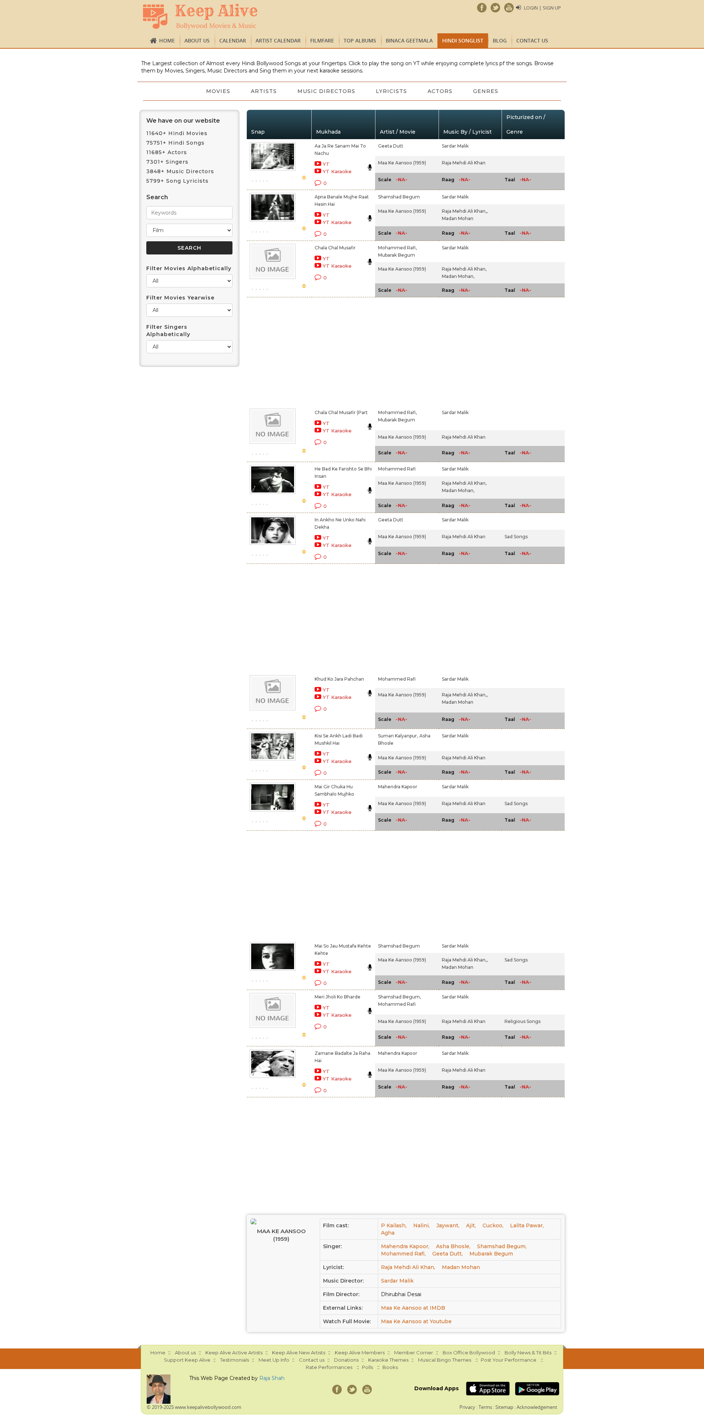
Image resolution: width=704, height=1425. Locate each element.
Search (157, 197)
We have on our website (183, 120)
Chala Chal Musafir (335, 247)
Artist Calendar (278, 40)
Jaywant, (447, 1225)
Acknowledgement (537, 1407)
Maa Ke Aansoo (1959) (402, 162)
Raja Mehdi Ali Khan (463, 162)
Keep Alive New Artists (298, 1352)
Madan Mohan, (458, 276)
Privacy (467, 1407)
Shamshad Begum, (399, 997)
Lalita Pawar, (527, 1225)
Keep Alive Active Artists (234, 1352)
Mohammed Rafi (397, 469)
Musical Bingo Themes (444, 1360)
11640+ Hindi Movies (177, 133)
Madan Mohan (457, 218)
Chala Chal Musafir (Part (341, 412)
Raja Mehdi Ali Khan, (464, 269)
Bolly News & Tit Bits (528, 1352)
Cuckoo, (493, 1225)
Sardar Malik (455, 146)
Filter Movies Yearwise (180, 297)
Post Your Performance (508, 1360)
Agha (388, 1232)
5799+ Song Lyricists (177, 181)
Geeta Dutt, (447, 1253)
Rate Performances (329, 1367)
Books (390, 1367)
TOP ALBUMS (360, 40)
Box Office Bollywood (469, 1352)
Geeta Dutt (390, 146)
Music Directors (326, 91)
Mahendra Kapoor (397, 786)
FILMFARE (322, 40)
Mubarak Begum (396, 255)
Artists (264, 91)
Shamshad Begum (399, 197)
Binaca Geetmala (409, 40)
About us (197, 40)
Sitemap (504, 1407)
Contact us (532, 40)
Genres (485, 91)
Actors (440, 91)
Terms (485, 1407)
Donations (346, 1360)
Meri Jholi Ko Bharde (337, 997)
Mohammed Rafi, (397, 247)
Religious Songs (522, 1021)
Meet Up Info (273, 1360)
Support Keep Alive (187, 1360)
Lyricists (391, 91)
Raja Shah (272, 1378)
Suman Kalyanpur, (398, 735)
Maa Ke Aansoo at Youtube (416, 1321)
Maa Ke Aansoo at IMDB (413, 1308)
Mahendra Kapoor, (405, 1246)
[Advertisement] (339, 351)
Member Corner (413, 1352)
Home (167, 40)
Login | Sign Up (542, 7)
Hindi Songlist (462, 40)
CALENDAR (232, 40)
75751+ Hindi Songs (175, 142)
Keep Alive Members (360, 1352)
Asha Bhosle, (453, 1246)
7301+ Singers (167, 162)
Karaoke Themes (388, 1360)
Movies (218, 91)
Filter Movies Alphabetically (188, 268)
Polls (367, 1367)
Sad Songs (516, 536)
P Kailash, (394, 1225)
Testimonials (234, 1360)
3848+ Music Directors (180, 171)
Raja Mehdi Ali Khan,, (465, 211)
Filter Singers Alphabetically (168, 331)
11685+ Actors (166, 152)
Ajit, (471, 1225)
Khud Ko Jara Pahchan (339, 679)
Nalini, (421, 1225)
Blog (500, 40)
